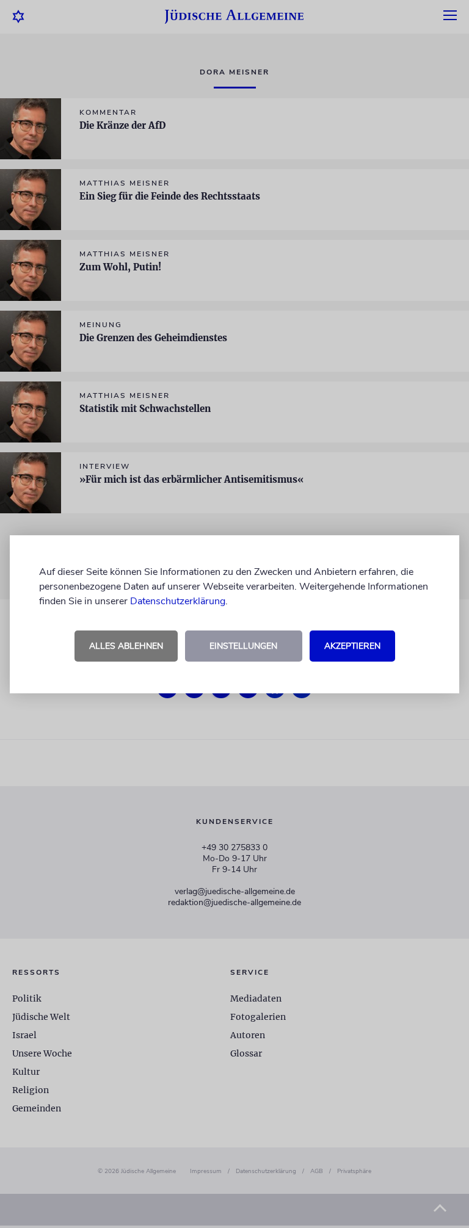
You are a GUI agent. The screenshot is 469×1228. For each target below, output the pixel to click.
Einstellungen (243, 646)
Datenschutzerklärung (177, 601)
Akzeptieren (352, 646)
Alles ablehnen (126, 646)
